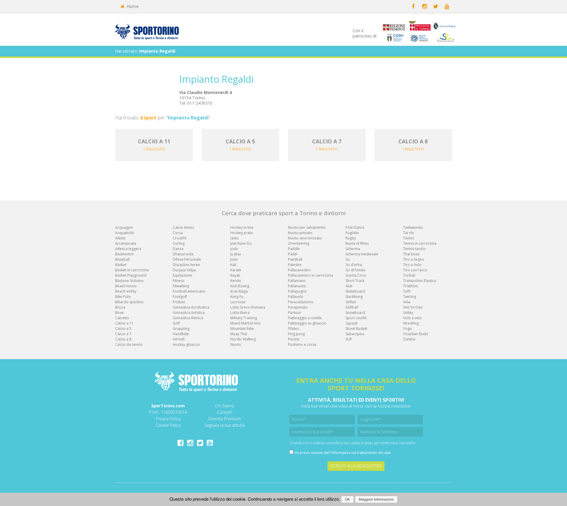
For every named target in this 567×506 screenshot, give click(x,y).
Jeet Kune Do (241, 243)
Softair (351, 301)
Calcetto (122, 317)
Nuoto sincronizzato (305, 238)
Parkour (294, 312)
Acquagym (124, 227)
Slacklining (354, 296)
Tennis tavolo (414, 248)
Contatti (224, 412)
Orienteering (298, 243)
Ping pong (296, 333)
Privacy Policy (168, 418)
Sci (348, 259)
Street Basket (356, 328)
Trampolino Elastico (419, 280)
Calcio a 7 (123, 333)
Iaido (234, 238)
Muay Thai (238, 333)
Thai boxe (411, 254)
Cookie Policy (168, 425)
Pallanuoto (297, 285)
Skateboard (355, 291)
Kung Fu (236, 296)
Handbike (181, 333)
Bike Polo (123, 296)
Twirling (409, 296)
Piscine (293, 339)
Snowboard (355, 312)
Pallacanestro (299, 270)
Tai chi (408, 232)
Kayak (235, 275)
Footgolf (180, 296)
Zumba (409, 339)
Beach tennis (125, 285)
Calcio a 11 (124, 323)
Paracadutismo (300, 301)
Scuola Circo (356, 275)
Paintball (295, 259)
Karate (235, 270)
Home (132, 6)
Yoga (407, 328)
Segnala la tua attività (224, 425)
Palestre (295, 264)
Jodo (234, 248)
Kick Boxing (239, 285)
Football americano (189, 291)
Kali (233, 264)
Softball (352, 307)
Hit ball (179, 339)
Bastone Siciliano (129, 280)
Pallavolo (295, 296)
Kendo (235, 280)
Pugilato (352, 232)
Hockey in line (241, 227)
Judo (234, 259)
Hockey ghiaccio (186, 344)
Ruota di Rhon (357, 243)
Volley (408, 312)
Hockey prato (241, 232)
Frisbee (179, 301)
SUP (349, 339)
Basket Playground (130, 275)
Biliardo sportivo (129, 301)
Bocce (120, 307)
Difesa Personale (187, 259)
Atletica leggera (128, 248)
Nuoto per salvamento (307, 227)
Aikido (120, 238)
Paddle (294, 248)
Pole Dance (355, 227)
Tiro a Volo (412, 264)
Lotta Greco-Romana (247, 307)
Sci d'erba (354, 264)
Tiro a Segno (413, 259)
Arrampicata (125, 243)
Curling (179, 243)
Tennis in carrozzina (419, 243)
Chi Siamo (224, 405)
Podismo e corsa (302, 344)
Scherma (353, 248)
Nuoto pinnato (300, 232)
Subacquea (355, 333)
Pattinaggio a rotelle (305, 317)
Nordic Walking (243, 339)
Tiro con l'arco (415, 270)
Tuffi (406, 291)
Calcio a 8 (123, 339)
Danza (178, 248)
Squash (352, 323)
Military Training (243, 317)
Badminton (124, 254)
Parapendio (298, 307)
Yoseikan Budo (415, 333)
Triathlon (410, 285)
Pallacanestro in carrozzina (310, 275)
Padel (292, 254)
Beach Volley (125, 291)
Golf (176, 323)
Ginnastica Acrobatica (191, 307)
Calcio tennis (183, 227)
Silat (349, 285)
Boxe (119, 312)
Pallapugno (297, 291)
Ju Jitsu (235, 254)
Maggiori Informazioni (376, 499)
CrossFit (179, 238)
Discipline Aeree (186, 264)
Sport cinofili (356, 317)
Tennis (408, 238)
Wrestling (411, 323)
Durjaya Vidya (184, 270)
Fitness (178, 280)
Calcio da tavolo (128, 344)
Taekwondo (413, 227)
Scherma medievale (362, 254)
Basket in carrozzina (132, 270)
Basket (120, 264)
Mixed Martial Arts (245, 323)
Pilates (293, 328)
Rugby (351, 238)
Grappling (181, 328)
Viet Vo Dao (413, 307)
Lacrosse (237, 301)
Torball (409, 275)
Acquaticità (124, 232)
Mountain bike (242, 328)
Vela (406, 301)
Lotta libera (240, 312)
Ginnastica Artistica (189, 312)
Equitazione (182, 275)
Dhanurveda (183, 254)
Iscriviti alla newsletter (356, 466)
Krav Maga (239, 291)
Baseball (122, 259)
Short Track (355, 280)
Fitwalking (181, 285)
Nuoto (235, 344)
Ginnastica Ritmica (188, 317)
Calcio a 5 (123, 328)
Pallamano (297, 280)
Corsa (178, 232)
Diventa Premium (224, 418)
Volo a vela (412, 317)
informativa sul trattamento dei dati (361, 452)
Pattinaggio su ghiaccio (307, 323)
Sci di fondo (355, 270)
